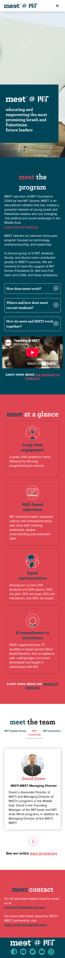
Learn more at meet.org (21, 227)
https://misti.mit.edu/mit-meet (25, 925)
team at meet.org (43, 853)
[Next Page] (32, 841)
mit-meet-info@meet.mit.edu (24, 907)
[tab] (15, 733)
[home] (25, 5)
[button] (57, 5)
